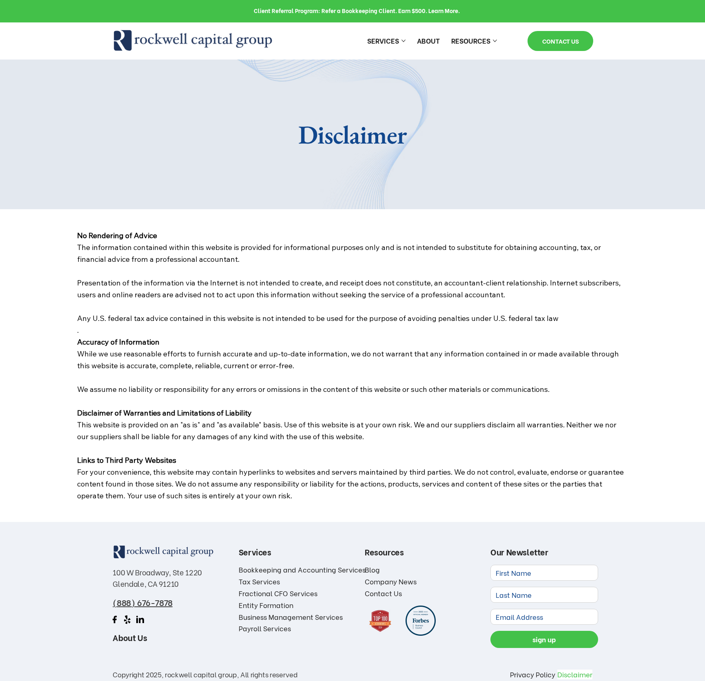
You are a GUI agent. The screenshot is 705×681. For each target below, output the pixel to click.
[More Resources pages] (495, 41)
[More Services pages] (403, 41)
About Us (130, 637)
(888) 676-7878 (142, 602)
